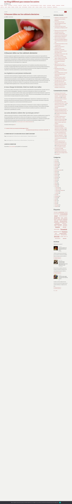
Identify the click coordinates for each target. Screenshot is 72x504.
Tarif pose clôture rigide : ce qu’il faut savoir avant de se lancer (63, 277)
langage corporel (60, 225)
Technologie (49, 7)
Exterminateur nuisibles (59, 190)
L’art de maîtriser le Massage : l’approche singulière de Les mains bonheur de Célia (60, 23)
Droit (28, 5)
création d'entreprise (59, 219)
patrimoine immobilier (56, 229)
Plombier (57, 191)
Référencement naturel (64, 234)
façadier (66, 222)
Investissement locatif (58, 224)
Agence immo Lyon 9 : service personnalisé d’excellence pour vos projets (60, 65)
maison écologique (65, 225)
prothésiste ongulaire (62, 233)
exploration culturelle (62, 222)
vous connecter (12, 146)
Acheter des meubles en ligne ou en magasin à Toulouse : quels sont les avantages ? (60, 122)
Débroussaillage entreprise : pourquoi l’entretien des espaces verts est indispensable (61, 74)
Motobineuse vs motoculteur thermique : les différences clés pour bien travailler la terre (61, 51)
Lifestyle (2, 7)
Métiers (16, 7)
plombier (56, 233)
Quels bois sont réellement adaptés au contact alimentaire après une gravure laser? (61, 41)
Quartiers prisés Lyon (57, 234)
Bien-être (20, 5)
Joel (7, 16)
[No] (70, 502)
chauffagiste (65, 217)
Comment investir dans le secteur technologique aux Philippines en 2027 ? (61, 28)
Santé (33, 7)
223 (56, 290)
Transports (55, 7)
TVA (66, 236)
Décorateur (57, 187)
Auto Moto (15, 5)
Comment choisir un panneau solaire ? (61, 130)
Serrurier (57, 236)
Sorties (44, 7)
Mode (20, 7)
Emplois (40, 5)
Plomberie (64, 231)
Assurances (10, 5)
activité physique (61, 212)
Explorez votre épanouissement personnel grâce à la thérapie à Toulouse (60, 61)
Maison (9, 7)
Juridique (55, 225)
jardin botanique (65, 224)
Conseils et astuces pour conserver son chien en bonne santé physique (61, 99)
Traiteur (65, 236)
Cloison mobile (55, 218)
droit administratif (65, 219)
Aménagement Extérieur (57, 213)
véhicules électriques (57, 238)
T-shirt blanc (61, 236)
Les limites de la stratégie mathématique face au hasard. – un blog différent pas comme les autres (61, 150)
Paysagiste (63, 229)
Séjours (37, 7)
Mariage (12, 7)
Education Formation (34, 5)
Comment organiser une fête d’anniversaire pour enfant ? (63, 249)
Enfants (44, 5)
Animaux (5, 5)
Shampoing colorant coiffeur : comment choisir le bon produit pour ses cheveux (61, 70)
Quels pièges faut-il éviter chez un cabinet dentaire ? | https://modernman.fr (22, 136)
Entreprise (49, 5)
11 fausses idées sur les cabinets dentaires (21, 14)
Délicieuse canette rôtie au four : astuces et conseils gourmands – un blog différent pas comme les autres (61, 142)
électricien (64, 238)
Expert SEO (57, 188)
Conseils (55, 219)
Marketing (57, 227)
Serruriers (57, 193)
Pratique (29, 7)
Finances (53, 5)
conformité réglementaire (64, 218)
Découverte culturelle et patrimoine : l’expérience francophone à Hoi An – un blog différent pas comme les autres (61, 110)
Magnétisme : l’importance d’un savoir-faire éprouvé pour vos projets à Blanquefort (61, 19)
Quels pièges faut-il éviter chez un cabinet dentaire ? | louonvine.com (20, 140)
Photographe (24, 7)
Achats (1, 5)
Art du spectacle (63, 213)
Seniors (40, 7)
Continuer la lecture (57, 272)
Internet (62, 5)
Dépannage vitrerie (56, 222)
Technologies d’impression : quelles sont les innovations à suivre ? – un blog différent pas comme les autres (61, 103)
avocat (56, 215)
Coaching (24, 5)
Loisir (6, 7)
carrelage (62, 217)
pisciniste (55, 231)
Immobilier (58, 5)
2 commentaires (47, 16)
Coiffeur (59, 218)
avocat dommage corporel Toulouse (63, 215)
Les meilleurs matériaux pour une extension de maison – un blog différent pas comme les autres (60, 118)
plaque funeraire (59, 231)
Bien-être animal (57, 217)
